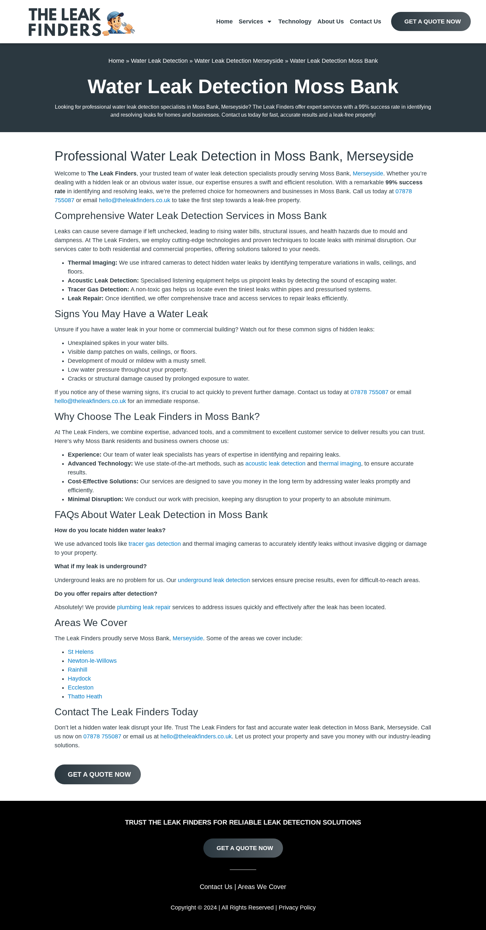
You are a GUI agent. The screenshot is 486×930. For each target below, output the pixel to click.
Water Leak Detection (159, 60)
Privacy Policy (297, 907)
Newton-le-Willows (92, 660)
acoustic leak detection (275, 463)
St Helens (81, 652)
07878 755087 (369, 392)
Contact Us (365, 21)
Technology (294, 21)
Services (251, 21)
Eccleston (81, 687)
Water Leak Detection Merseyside (238, 60)
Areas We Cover (262, 886)
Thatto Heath (85, 696)
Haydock (79, 678)
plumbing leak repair (144, 607)
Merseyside (368, 173)
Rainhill (77, 669)
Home (224, 21)
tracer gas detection (155, 543)
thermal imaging (340, 463)
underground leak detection (214, 580)
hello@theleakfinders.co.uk (134, 200)
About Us (330, 21)
